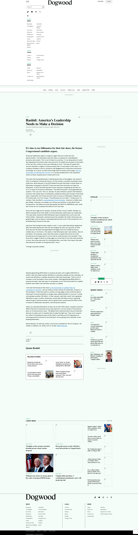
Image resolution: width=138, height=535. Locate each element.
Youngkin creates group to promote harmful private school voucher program (101, 219)
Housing (39, 34)
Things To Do (40, 59)
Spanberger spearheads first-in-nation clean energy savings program (34, 364)
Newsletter (39, 70)
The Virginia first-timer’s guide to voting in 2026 (95, 450)
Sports (29, 47)
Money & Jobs (31, 41)
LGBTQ (39, 39)
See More (109, 420)
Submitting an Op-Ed (106, 514)
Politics (38, 41)
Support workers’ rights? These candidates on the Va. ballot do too (95, 268)
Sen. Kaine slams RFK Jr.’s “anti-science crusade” (97, 299)
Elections (29, 32)
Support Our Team (105, 511)
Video (28, 68)
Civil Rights (30, 26)
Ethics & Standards (30, 531)
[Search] (43, 7)
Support (39, 531)
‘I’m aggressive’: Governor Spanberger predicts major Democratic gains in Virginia (97, 327)
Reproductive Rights (31, 525)
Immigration (30, 36)
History (29, 57)
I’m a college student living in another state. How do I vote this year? (94, 471)
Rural (38, 43)
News (38, 57)
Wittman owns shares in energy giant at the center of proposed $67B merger (96, 243)
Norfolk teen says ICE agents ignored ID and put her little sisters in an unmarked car (97, 342)
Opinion (39, 68)
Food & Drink (40, 55)
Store (28, 72)
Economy (29, 30)
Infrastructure (40, 36)
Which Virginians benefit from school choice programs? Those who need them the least (63, 374)
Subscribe (100, 1)
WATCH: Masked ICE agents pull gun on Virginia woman (97, 313)
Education (39, 30)
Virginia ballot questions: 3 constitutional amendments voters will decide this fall (96, 256)
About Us (29, 70)
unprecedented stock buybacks (54, 200)
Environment (40, 32)
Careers (45, 531)
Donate (109, 1)
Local (56, 90)
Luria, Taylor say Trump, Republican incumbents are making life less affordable (63, 364)
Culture (29, 55)
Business (29, 24)
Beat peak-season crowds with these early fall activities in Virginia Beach (96, 230)
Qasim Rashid (29, 130)
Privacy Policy (52, 531)
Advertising (30, 80)
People (29, 59)
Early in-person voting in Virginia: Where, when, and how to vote (94, 460)
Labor (28, 39)
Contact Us (30, 76)
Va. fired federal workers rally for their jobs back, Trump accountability (34, 374)
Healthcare (30, 34)
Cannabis (39, 24)
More (89, 504)
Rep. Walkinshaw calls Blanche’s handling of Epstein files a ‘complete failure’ (97, 356)
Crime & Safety (42, 509)
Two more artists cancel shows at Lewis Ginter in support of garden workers (94, 439)
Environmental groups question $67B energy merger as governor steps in (94, 482)
